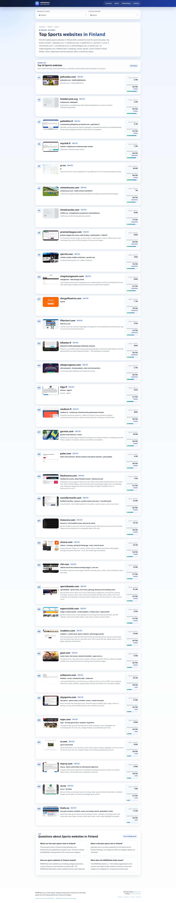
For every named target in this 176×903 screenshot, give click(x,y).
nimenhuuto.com (69, 187)
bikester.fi (65, 342)
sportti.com (66, 254)
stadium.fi (66, 409)
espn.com (65, 719)
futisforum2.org (69, 98)
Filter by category (94, 11)
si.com (63, 741)
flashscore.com (68, 475)
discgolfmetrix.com (70, 298)
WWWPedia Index (132, 85)
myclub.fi (65, 143)
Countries (109, 3)
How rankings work (130, 836)
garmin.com (67, 431)
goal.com (65, 652)
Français (132, 897)
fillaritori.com (67, 320)
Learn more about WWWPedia (44, 898)
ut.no (63, 785)
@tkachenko (137, 892)
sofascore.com (68, 675)
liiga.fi (63, 386)
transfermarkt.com (70, 497)
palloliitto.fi (66, 121)
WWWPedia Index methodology (66, 898)
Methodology (126, 3)
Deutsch (120, 897)
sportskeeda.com (69, 586)
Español (126, 897)
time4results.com (69, 209)
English (114, 897)
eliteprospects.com (70, 364)
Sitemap (136, 3)
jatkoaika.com (68, 76)
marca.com (66, 763)
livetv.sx (64, 807)
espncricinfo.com (69, 608)
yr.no (63, 165)
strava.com (66, 542)
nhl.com (64, 564)
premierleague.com (71, 231)
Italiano (138, 897)
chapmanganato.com (72, 276)
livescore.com (67, 519)
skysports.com (68, 697)
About (117, 3)
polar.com (65, 453)
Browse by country (43, 11)
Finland (50, 27)
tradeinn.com (67, 630)
